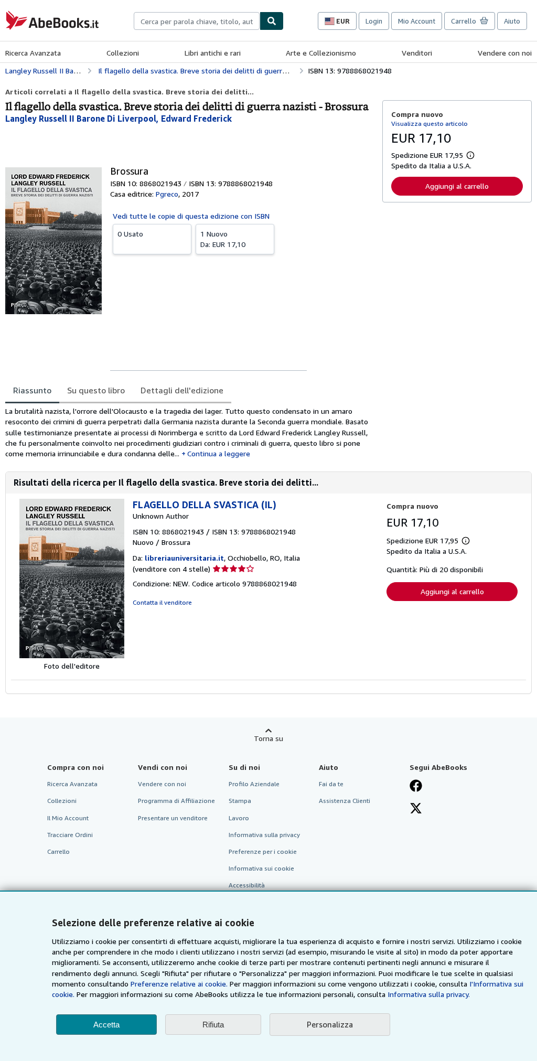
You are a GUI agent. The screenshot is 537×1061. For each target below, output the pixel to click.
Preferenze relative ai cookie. (179, 983)
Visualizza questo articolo (429, 123)
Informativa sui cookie (261, 868)
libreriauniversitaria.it (184, 557)
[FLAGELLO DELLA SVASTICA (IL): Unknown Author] (71, 655)
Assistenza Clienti (344, 801)
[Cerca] (271, 21)
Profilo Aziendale (254, 784)
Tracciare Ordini (70, 835)
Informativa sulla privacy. (429, 994)
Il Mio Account (68, 818)
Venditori (417, 52)
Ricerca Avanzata (33, 52)
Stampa (240, 801)
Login (374, 21)
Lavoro (239, 818)
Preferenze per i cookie (263, 851)
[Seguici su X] (416, 809)
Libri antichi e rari (213, 52)
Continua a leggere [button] (218, 453)
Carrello (58, 851)
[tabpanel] (189, 432)
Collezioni (122, 52)
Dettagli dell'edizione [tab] (182, 390)
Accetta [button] (106, 1024)
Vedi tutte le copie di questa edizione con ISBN (191, 215)
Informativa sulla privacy (264, 835)
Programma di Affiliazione (176, 801)
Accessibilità (247, 885)
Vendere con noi (505, 52)
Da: (222, 239)
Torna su (268, 738)
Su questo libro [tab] (96, 390)
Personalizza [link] (330, 1024)
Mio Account (416, 21)
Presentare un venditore (173, 818)
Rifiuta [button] (213, 1024)
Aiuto (512, 21)
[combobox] (197, 21)
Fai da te (331, 784)
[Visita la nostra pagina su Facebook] (416, 787)
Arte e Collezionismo (321, 52)
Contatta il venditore (162, 602)
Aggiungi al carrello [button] (457, 185)
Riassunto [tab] (32, 390)
